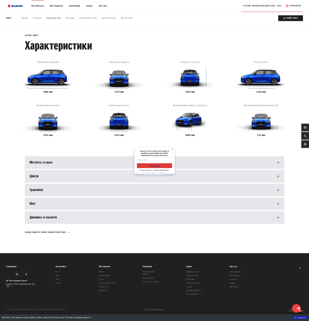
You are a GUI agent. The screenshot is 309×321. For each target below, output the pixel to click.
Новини (232, 283)
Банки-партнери (109, 18)
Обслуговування (192, 294)
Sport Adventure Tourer (107, 283)
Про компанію (235, 275)
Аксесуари (70, 18)
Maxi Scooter (104, 287)
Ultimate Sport (104, 275)
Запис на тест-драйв (150, 282)
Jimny (57, 275)
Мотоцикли (56, 6)
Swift (9, 18)
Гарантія (189, 287)
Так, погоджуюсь (300, 318)
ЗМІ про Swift (127, 18)
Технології (37, 18)
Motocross (103, 290)
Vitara (58, 272)
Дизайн (24, 18)
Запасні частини (192, 275)
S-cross (58, 283)
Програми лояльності (194, 290)
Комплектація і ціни (88, 18)
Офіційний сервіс (192, 272)
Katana (101, 272)
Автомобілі (61, 266)
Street (101, 279)
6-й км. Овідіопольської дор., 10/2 (262, 6)
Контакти (233, 279)
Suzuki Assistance (192, 283)
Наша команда (235, 272)
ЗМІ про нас (234, 287)
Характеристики (53, 18)
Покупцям (147, 266)
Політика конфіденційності (154, 310)
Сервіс (189, 266)
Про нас (233, 266)
